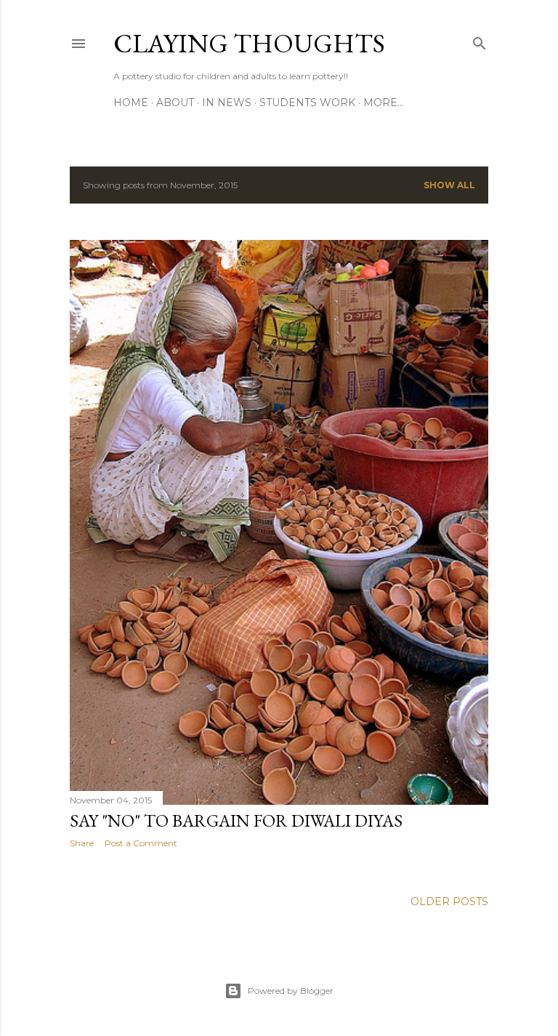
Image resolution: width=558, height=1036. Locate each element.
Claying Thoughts (249, 43)
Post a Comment (141, 843)
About (175, 102)
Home (130, 102)
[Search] (479, 40)
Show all (449, 185)
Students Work (307, 102)
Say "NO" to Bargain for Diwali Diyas (236, 820)
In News (226, 102)
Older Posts (449, 901)
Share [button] (82, 843)
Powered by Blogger (290, 990)
